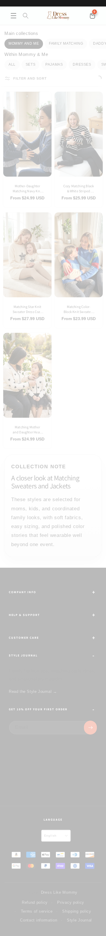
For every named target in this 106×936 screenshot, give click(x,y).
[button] (13, 15)
